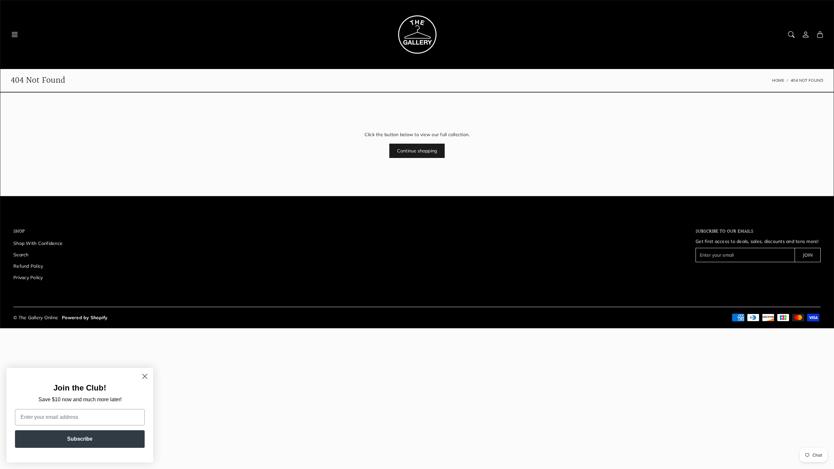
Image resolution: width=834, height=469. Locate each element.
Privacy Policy (28, 277)
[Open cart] (820, 34)
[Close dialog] (145, 376)
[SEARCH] (791, 34)
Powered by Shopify (85, 317)
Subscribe (80, 439)
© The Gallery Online (35, 317)
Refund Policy (28, 266)
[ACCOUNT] (805, 34)
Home (778, 80)
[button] (16, 34)
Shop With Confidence (38, 243)
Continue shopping (417, 151)
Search (21, 255)
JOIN (807, 255)
